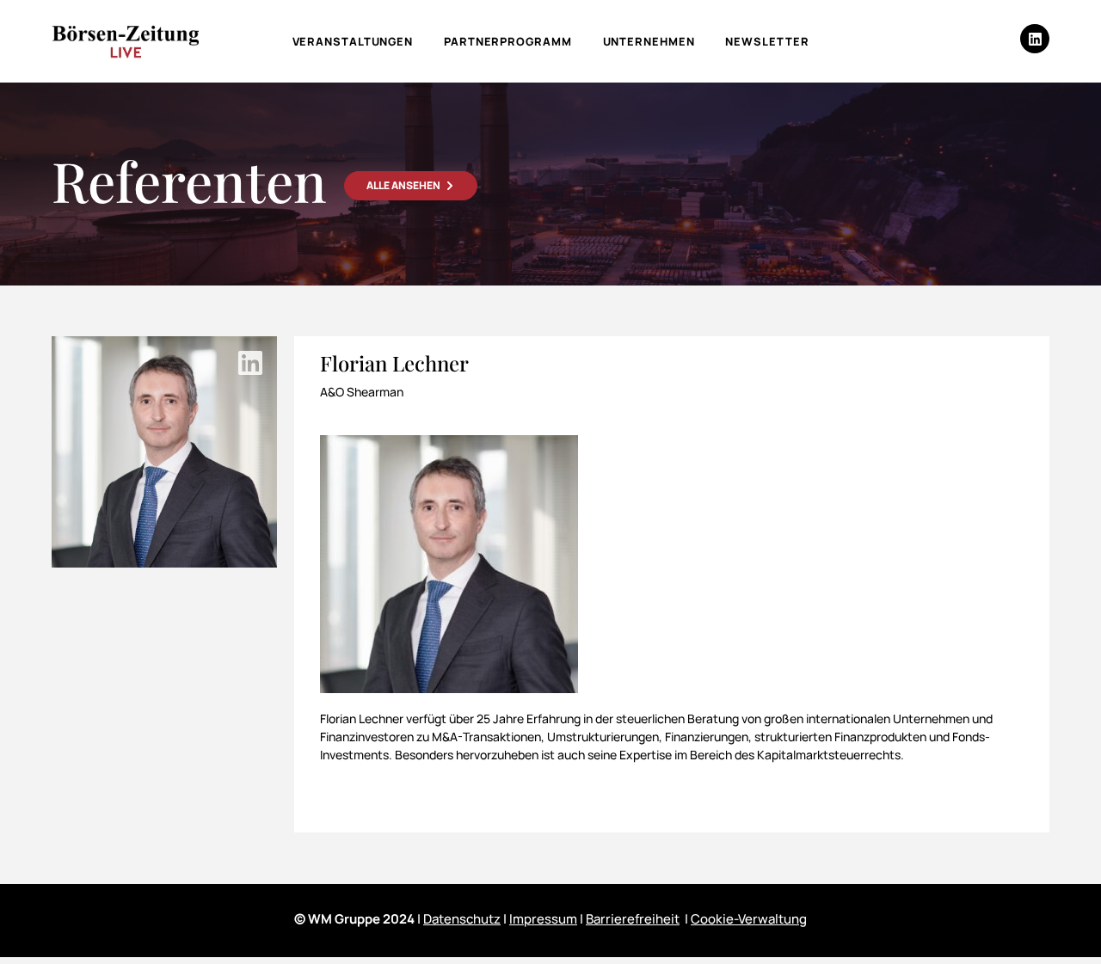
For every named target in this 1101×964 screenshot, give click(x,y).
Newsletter (767, 41)
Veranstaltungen (353, 41)
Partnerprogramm (508, 41)
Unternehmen (649, 41)
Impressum (543, 919)
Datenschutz (462, 919)
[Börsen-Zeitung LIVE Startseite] (125, 41)
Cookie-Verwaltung (749, 919)
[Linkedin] (1034, 38)
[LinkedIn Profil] (250, 363)
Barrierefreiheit (633, 919)
